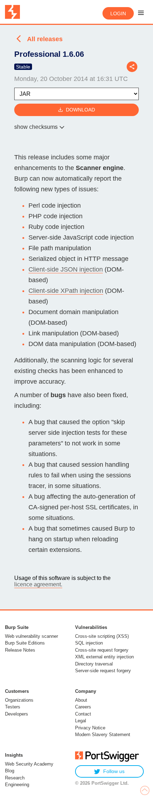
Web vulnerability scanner (31, 636)
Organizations (19, 700)
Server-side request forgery (103, 670)
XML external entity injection (104, 656)
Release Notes (20, 650)
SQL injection (89, 643)
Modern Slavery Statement (102, 734)
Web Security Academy (29, 764)
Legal (80, 720)
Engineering (17, 784)
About (81, 700)
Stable (23, 67)
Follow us (114, 771)
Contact (83, 714)
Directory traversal (94, 664)
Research (15, 777)
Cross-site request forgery (101, 650)
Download (80, 110)
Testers (12, 706)
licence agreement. (38, 584)
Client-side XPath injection (65, 290)
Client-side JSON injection (65, 269)
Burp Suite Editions (25, 643)
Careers (83, 706)
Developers (16, 714)
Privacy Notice (90, 727)
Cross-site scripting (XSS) (102, 636)
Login (118, 13)
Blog (9, 770)
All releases (45, 39)
